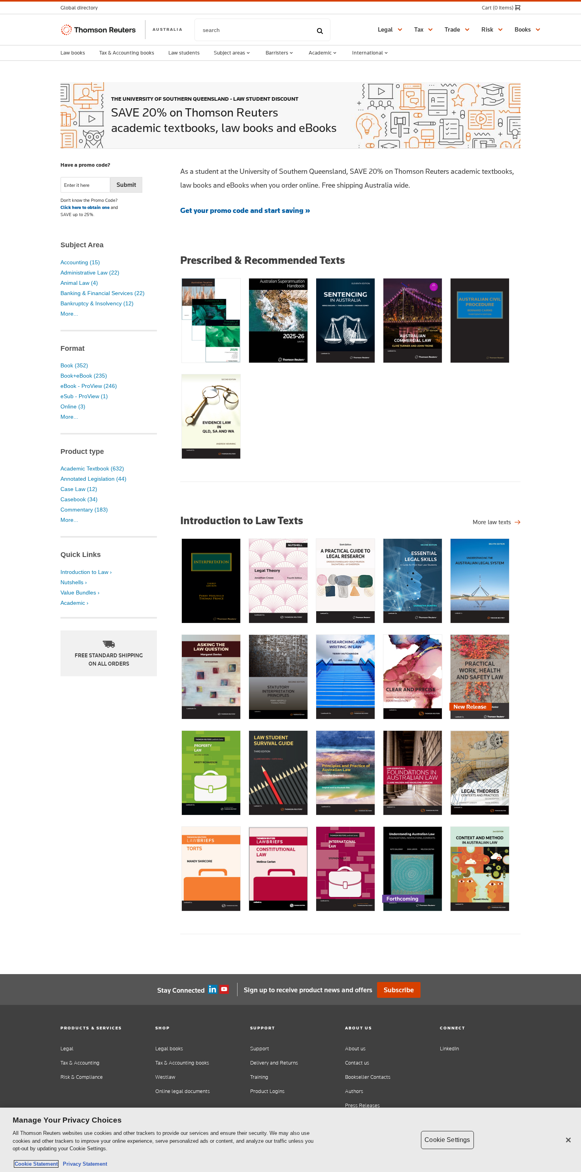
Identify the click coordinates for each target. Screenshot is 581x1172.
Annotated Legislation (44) (93, 479)
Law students (184, 52)
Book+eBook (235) (83, 375)
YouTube (224, 989)
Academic (320, 52)
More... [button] (69, 313)
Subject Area (82, 245)
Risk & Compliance (81, 1077)
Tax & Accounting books (126, 52)
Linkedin (212, 989)
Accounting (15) (80, 262)
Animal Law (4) (79, 283)
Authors (354, 1091)
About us (355, 1048)
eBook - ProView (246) (88, 386)
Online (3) (72, 406)
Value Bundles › (80, 592)
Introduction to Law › (86, 572)
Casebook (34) (79, 499)
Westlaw (165, 1077)
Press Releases (362, 1105)
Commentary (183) (84, 509)
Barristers (277, 52)
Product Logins (267, 1091)
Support (259, 1048)
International (367, 52)
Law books (72, 52)
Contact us (357, 1062)
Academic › (74, 603)
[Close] (568, 1140)
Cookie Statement (36, 1164)
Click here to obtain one (84, 207)
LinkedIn (449, 1048)
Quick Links (80, 555)
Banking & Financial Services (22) (102, 293)
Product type (82, 451)
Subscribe (399, 990)
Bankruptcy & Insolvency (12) (97, 303)
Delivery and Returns (274, 1062)
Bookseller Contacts (367, 1077)
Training (259, 1077)
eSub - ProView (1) (84, 396)
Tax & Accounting (80, 1062)
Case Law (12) (78, 489)
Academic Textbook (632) (92, 468)
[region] (290, 1140)
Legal (67, 1048)
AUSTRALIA (168, 29)
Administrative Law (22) (89, 272)
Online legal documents (182, 1091)
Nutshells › (73, 582)
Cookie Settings (447, 1139)
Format (72, 348)
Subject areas (229, 52)
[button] (81, 8)
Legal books (169, 1048)
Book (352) (74, 365)
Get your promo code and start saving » (245, 210)
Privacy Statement (83, 1164)
